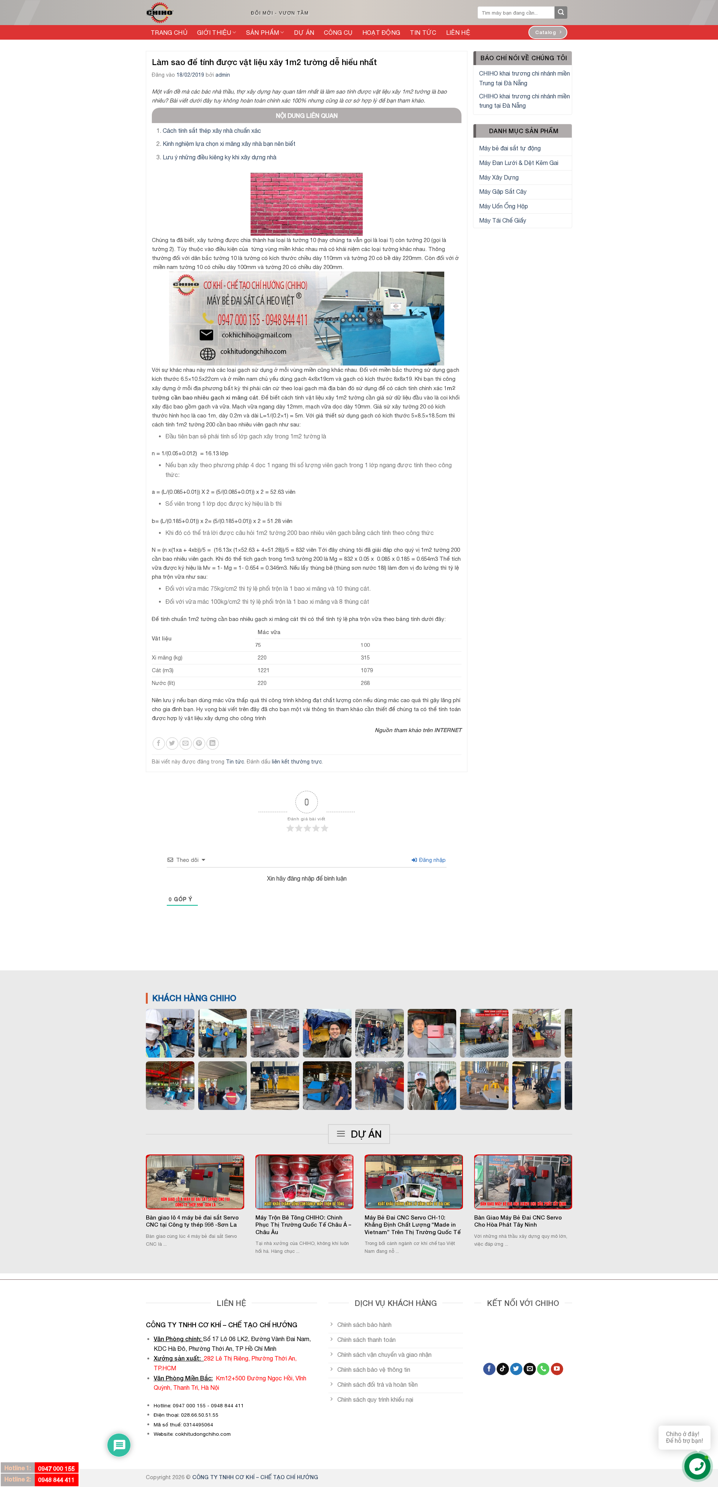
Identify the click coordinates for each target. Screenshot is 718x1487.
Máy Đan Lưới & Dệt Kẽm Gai (518, 162)
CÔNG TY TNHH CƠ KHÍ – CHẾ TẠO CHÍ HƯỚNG (255, 1477)
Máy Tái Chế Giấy (502, 220)
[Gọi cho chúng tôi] (543, 1369)
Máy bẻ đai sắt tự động (510, 148)
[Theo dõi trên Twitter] (516, 1369)
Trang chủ (169, 32)
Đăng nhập (432, 860)
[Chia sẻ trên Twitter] (172, 743)
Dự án (304, 32)
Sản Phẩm (262, 32)
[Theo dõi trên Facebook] (489, 1369)
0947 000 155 (56, 1468)
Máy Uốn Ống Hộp (503, 206)
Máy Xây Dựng (499, 177)
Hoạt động (381, 32)
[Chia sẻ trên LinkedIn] (212, 743)
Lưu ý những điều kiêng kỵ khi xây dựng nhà (219, 157)
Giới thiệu (214, 32)
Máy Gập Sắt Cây (503, 191)
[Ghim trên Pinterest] (199, 743)
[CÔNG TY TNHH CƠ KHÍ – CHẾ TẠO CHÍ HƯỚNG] (190, 12)
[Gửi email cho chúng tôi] (530, 1369)
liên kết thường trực (297, 762)
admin (222, 75)
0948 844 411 (56, 1479)
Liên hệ (458, 32)
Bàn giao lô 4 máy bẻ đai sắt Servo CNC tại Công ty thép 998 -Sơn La (192, 1221)
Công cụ (338, 32)
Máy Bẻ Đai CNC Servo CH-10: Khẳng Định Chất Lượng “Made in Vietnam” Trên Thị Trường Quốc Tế (413, 1224)
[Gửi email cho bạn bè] (186, 743)
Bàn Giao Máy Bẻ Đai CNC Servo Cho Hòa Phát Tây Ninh (518, 1221)
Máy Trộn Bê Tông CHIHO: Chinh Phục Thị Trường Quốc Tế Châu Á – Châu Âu (303, 1224)
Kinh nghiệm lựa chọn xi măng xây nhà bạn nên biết (229, 143)
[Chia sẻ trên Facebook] (159, 743)
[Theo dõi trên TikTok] (503, 1369)
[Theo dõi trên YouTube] (557, 1369)
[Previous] (136, 1186)
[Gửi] (561, 12)
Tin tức (423, 32)
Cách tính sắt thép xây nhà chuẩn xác (212, 130)
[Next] (582, 1186)
